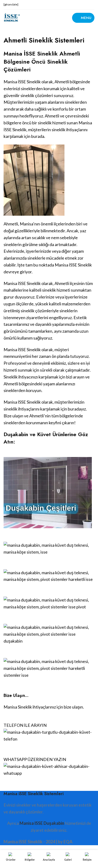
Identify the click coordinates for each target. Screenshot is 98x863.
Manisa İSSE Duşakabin (42, 823)
